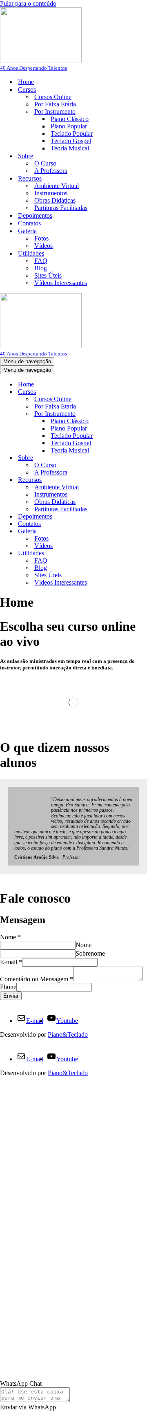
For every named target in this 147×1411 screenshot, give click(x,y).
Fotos (41, 238)
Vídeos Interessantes (60, 282)
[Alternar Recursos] (142, 480)
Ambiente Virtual (56, 185)
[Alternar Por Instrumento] (142, 414)
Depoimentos (35, 215)
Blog (40, 268)
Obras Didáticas (55, 200)
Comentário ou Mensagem (36, 979)
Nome (10, 937)
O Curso (45, 163)
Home (26, 81)
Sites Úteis (48, 275)
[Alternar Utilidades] (142, 553)
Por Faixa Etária (55, 104)
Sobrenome (90, 953)
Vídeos (43, 245)
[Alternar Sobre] (142, 458)
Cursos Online (52, 96)
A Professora (50, 170)
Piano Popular (69, 126)
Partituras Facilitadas (60, 207)
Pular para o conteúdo (28, 3)
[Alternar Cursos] (142, 392)
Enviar (10, 996)
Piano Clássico (70, 118)
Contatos (29, 223)
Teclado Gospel (71, 140)
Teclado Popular (72, 133)
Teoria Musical (70, 148)
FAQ (40, 260)
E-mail (11, 961)
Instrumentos (50, 193)
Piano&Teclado (68, 1034)
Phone (8, 986)
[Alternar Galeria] (142, 531)
